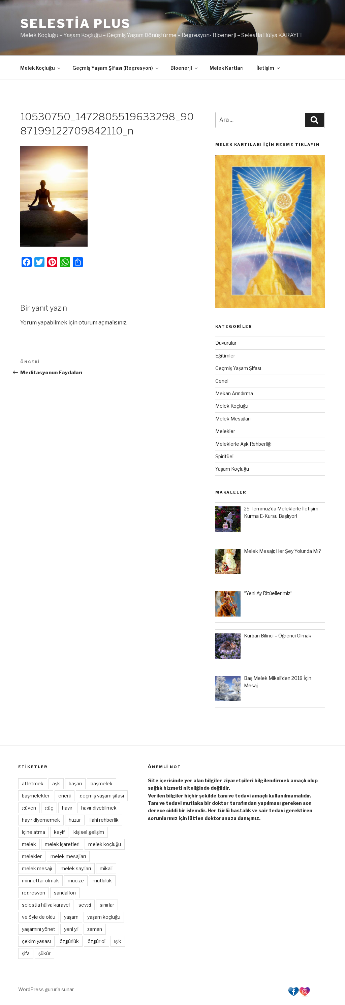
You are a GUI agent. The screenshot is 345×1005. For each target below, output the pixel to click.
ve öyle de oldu (38, 917)
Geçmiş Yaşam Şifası (238, 368)
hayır (67, 808)
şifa (26, 953)
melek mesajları (68, 856)
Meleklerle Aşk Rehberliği (243, 444)
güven (29, 808)
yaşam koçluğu (103, 917)
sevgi (85, 905)
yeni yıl (71, 929)
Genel (221, 381)
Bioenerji (181, 68)
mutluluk (102, 880)
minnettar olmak (40, 880)
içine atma (33, 832)
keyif (59, 832)
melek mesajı (37, 868)
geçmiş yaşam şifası (102, 795)
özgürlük (69, 941)
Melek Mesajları (233, 418)
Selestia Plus (75, 23)
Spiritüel (224, 456)
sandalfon (65, 893)
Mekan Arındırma (234, 393)
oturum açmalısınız (102, 322)
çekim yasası (36, 941)
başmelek (102, 783)
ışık (117, 941)
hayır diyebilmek (99, 808)
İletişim (265, 68)
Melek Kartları (227, 68)
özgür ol (96, 941)
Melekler (225, 431)
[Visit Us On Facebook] (293, 995)
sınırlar (107, 905)
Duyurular (226, 343)
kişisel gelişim (88, 832)
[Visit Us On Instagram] (304, 995)
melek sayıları (76, 868)
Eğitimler (225, 355)
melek (29, 844)
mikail (106, 868)
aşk (56, 783)
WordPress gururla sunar (46, 989)
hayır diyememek (41, 820)
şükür (44, 953)
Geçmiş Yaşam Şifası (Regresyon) (112, 68)
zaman (94, 929)
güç (49, 808)
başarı (75, 783)
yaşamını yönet (38, 929)
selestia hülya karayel (46, 905)
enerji (64, 795)
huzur (75, 820)
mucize (76, 880)
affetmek (32, 783)
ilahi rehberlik (104, 820)
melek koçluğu (104, 844)
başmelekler (36, 795)
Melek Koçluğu (37, 68)
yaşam (71, 917)
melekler (32, 856)
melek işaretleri (62, 844)
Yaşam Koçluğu (232, 469)
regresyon (33, 893)
